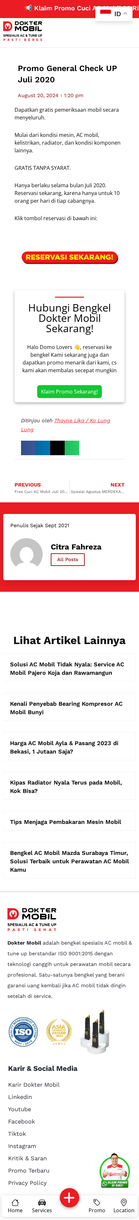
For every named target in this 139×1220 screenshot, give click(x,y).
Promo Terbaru (28, 1170)
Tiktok (17, 1133)
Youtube (19, 1109)
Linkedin (20, 1096)
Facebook (21, 1121)
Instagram (22, 1146)
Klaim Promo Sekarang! (69, 391)
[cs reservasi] (115, 1171)
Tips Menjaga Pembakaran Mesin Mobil (65, 821)
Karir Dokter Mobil (34, 1084)
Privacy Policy (27, 1182)
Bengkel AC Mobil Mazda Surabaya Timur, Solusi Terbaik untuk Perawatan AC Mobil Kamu (69, 861)
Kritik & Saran (27, 1158)
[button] (28, 448)
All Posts (67, 559)
